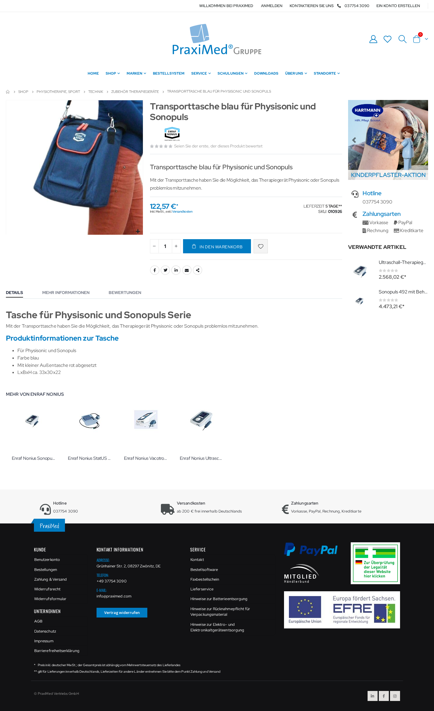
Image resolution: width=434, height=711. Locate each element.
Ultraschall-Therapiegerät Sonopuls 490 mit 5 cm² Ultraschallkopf (403, 262)
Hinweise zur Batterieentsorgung (218, 598)
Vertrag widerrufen (122, 612)
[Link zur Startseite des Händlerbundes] (301, 572)
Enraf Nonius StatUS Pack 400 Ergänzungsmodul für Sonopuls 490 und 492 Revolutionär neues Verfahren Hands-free (90, 458)
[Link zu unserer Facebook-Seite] (384, 696)
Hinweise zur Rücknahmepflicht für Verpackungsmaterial (220, 611)
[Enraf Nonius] (173, 134)
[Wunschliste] (387, 39)
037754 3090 (357, 5)
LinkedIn (176, 270)
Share (197, 270)
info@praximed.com (114, 596)
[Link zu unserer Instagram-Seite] (395, 696)
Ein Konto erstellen (398, 5)
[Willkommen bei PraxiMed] (217, 39)
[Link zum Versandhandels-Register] (377, 562)
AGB (38, 621)
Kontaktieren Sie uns (312, 5)
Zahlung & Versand (50, 579)
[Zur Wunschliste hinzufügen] (261, 246)
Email (187, 270)
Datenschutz (45, 631)
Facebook (154, 270)
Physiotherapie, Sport (58, 91)
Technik (95, 91)
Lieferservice (201, 589)
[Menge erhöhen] (176, 246)
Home (8, 92)
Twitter (165, 270)
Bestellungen (45, 569)
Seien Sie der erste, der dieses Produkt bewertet (218, 146)
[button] (138, 231)
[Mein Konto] (373, 39)
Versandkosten (182, 211)
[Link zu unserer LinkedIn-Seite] (373, 696)
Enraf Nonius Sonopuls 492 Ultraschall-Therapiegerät (34, 458)
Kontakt (197, 559)
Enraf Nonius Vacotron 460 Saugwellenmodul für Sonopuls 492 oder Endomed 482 (146, 458)
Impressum (43, 640)
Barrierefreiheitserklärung (56, 650)
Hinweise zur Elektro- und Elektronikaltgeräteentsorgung (217, 627)
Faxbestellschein (204, 579)
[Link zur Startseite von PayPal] (314, 552)
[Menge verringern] (154, 246)
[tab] (19, 293)
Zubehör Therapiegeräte (135, 91)
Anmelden (272, 5)
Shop (23, 91)
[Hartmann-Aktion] (388, 140)
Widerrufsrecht (47, 589)
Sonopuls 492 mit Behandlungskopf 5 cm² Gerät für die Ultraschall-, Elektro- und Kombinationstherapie (403, 292)
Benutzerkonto (47, 559)
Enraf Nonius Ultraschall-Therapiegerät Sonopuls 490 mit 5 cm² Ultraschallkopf (202, 458)
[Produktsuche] (402, 39)
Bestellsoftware (204, 569)
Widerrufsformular (50, 598)
